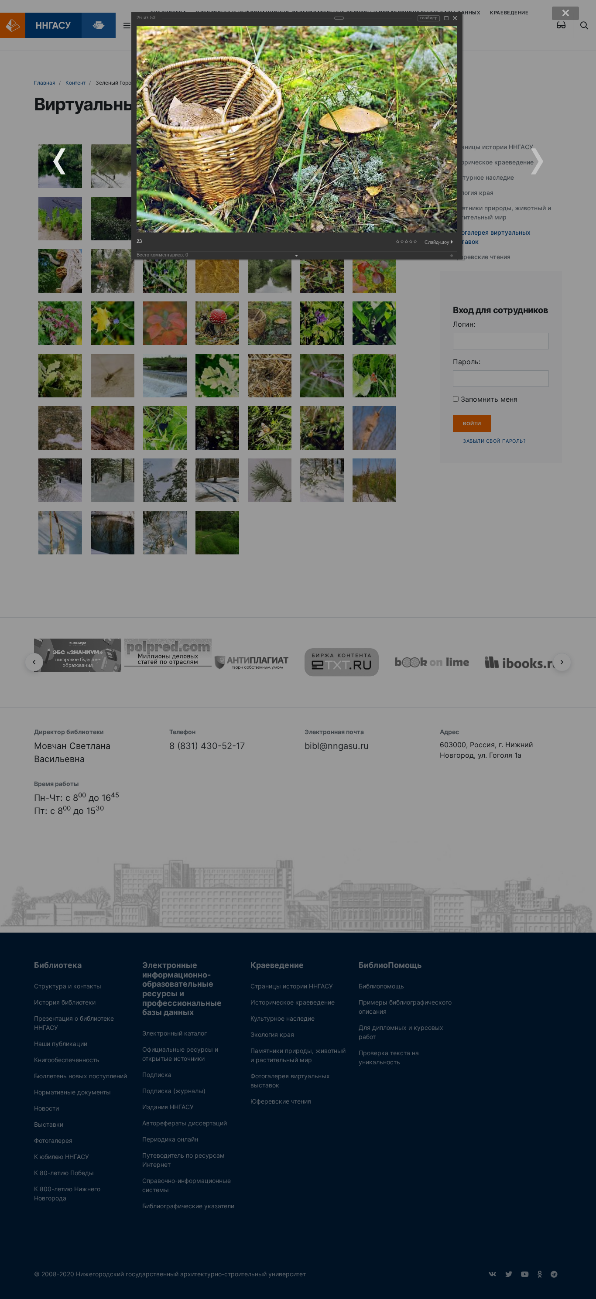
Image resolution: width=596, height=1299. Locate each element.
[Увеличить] (446, 18)
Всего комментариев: (162, 254)
